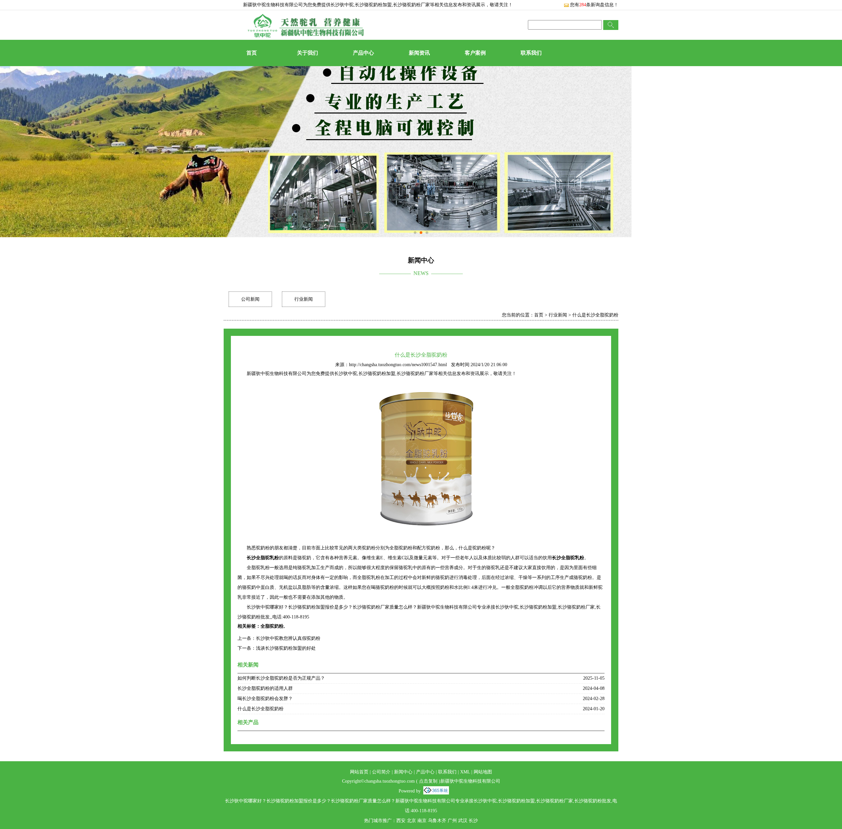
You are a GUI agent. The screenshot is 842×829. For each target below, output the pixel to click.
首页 (251, 53)
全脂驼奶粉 (272, 626)
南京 (422, 820)
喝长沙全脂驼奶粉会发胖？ (265, 698)
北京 (411, 820)
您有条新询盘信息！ (594, 4)
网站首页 (359, 771)
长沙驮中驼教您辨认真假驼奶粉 (288, 638)
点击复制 (428, 781)
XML (465, 771)
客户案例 (475, 53)
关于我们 (307, 53)
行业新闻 (303, 299)
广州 (452, 820)
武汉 (462, 820)
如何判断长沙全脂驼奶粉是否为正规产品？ (281, 678)
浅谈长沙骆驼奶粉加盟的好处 (286, 648)
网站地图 (483, 771)
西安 (401, 820)
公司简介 (381, 771)
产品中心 (363, 53)
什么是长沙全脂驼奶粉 (595, 315)
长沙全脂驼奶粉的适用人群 (265, 688)
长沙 (473, 820)
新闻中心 (403, 771)
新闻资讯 (419, 53)
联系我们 (531, 53)
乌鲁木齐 (437, 820)
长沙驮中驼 (342, 4)
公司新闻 (250, 299)
